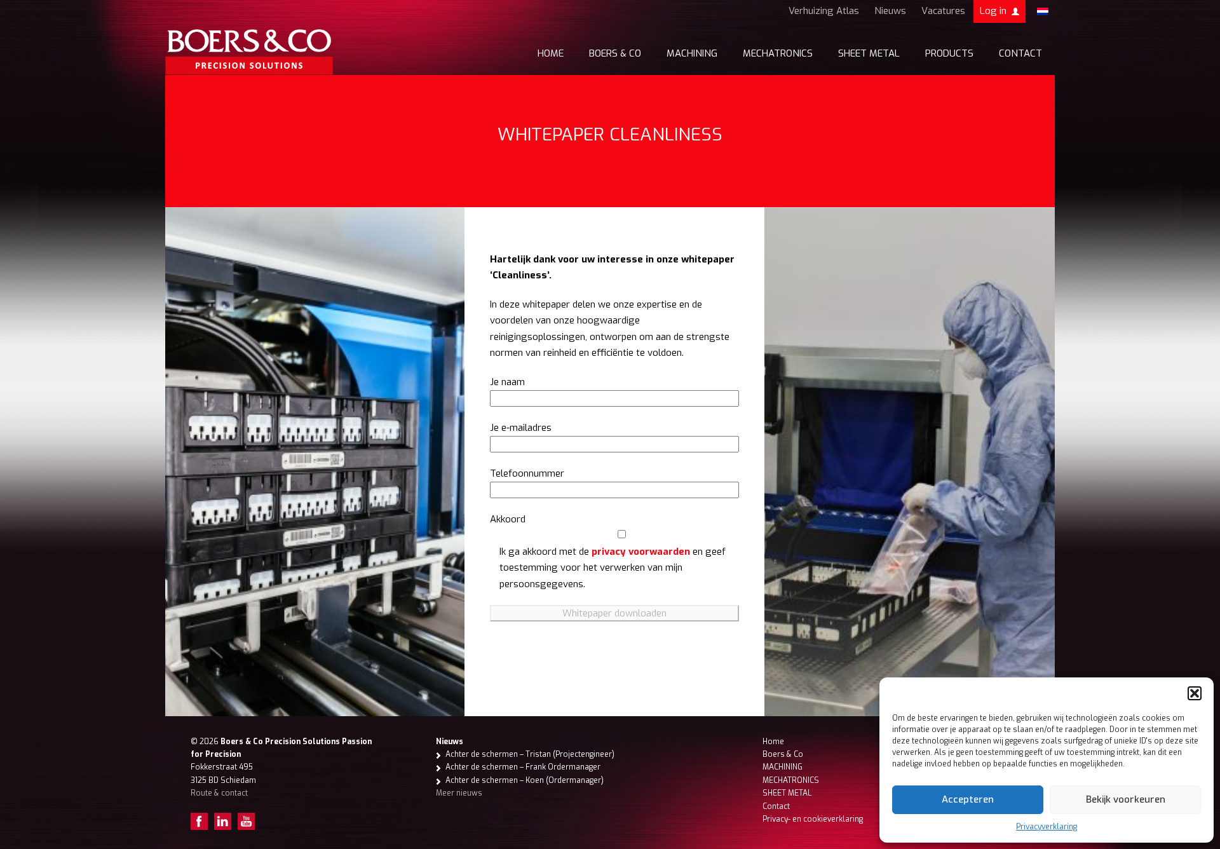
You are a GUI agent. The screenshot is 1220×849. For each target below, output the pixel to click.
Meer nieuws (459, 793)
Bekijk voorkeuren (1125, 799)
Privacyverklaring (1046, 827)
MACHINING (692, 53)
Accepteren (968, 799)
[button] (1194, 693)
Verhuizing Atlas (824, 10)
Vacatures (943, 10)
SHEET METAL (869, 53)
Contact (1020, 53)
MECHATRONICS (778, 53)
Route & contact (219, 793)
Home (551, 53)
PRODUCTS (949, 53)
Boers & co (615, 53)
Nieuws (890, 10)
